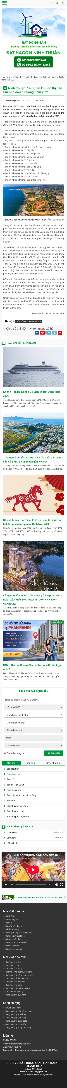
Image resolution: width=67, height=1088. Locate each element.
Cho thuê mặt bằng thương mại (19, 975)
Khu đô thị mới (19, 130)
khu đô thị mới (32, 232)
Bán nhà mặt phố (15, 811)
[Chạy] (5, 884)
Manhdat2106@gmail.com (18, 1043)
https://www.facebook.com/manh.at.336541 (35, 1050)
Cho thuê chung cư (13, 965)
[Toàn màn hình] (61, 884)
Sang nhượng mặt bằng (15, 1017)
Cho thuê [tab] (30, 763)
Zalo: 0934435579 (12, 1047)
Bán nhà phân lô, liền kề (18, 816)
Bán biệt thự (13, 769)
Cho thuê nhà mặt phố (15, 981)
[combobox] (33, 715)
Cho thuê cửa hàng (13, 968)
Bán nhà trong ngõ (13, 949)
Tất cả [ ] (11, 843)
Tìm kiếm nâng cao (16, 753)
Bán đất (10, 779)
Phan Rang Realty (13, 101)
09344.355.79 (10, 1040)
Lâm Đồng (12, 838)
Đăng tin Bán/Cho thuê (52, 3)
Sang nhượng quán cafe (16, 1021)
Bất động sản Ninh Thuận (29, 322)
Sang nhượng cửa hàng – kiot (18, 1011)
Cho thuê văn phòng (14, 991)
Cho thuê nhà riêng (13, 985)
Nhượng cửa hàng (13, 1008)
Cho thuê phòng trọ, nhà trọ (17, 988)
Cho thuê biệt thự (13, 962)
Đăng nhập (62, 3)
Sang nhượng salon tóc (15, 1024)
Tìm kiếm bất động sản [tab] (33, 691)
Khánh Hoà (12, 832)
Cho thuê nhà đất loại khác (17, 978)
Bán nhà (11, 800)
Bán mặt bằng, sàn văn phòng (21, 795)
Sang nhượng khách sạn (16, 1014)
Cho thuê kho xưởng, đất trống (18, 972)
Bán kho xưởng (14, 790)
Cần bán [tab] (11, 763)
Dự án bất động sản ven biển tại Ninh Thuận (25, 219)
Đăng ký (57, 3)
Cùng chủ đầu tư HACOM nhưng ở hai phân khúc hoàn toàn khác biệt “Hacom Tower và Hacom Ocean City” (32, 599)
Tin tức (15, 77)
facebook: (8, 1050)
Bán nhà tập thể (12, 946)
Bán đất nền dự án (15, 784)
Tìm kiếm (55, 753)
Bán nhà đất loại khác (17, 806)
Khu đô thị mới (19, 163)
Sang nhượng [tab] (53, 763)
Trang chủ (6, 77)
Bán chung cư (13, 774)
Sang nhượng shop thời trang (18, 1027)
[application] (33, 870)
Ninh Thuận (31, 106)
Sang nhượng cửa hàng (15, 995)
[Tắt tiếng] (56, 884)
